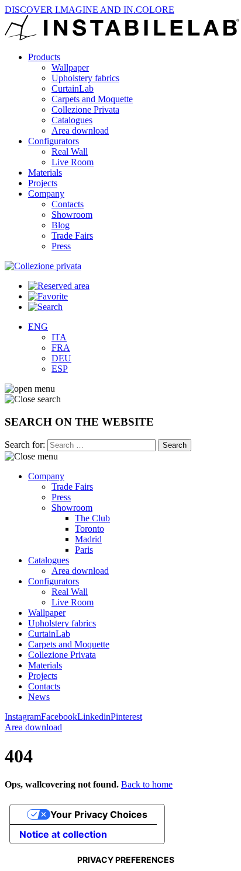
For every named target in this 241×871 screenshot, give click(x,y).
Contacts (67, 204)
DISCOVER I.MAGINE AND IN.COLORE (89, 10)
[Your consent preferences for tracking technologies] (126, 860)
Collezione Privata (85, 109)
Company (46, 193)
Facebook (59, 717)
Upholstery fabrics (85, 78)
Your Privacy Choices (98, 814)
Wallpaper (70, 67)
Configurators (53, 141)
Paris (84, 550)
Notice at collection (63, 834)
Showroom (71, 215)
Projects (42, 183)
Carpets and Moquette (92, 99)
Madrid (88, 539)
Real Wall (69, 151)
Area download (80, 130)
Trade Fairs (72, 236)
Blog (60, 225)
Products (44, 57)
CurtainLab (72, 88)
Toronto (89, 529)
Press (61, 246)
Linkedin (94, 717)
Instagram (23, 717)
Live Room (72, 162)
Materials (45, 172)
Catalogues (71, 120)
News (39, 697)
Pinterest (126, 717)
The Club (92, 518)
